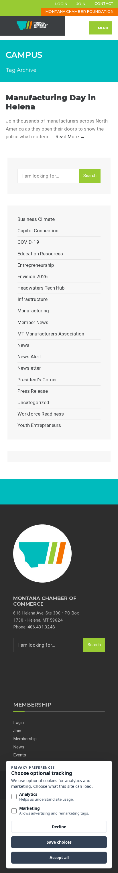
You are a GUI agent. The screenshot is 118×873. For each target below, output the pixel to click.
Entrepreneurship (35, 265)
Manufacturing (33, 311)
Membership (25, 738)
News (23, 345)
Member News (32, 322)
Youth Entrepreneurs (39, 425)
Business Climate (36, 219)
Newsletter (29, 368)
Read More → (70, 136)
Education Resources (40, 254)
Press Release (32, 391)
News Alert (29, 356)
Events (19, 755)
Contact (104, 3)
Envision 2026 (32, 276)
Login (61, 4)
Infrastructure (32, 299)
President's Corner (37, 379)
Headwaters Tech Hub (40, 288)
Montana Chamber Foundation (79, 11)
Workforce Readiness (40, 414)
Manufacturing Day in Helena (51, 102)
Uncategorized (33, 402)
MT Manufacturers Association (50, 334)
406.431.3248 (41, 627)
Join (80, 4)
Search (90, 175)
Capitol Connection (37, 230)
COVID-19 (28, 242)
